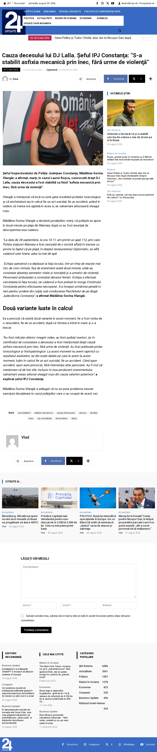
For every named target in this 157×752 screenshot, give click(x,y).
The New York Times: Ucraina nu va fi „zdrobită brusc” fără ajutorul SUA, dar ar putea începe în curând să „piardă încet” (55, 672)
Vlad (15, 78)
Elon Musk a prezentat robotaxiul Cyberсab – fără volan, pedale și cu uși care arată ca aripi (53, 719)
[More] (150, 79)
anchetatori (24, 413)
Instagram (94, 744)
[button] (119, 30)
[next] (150, 38)
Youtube (150, 744)
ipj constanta (45, 418)
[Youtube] (112, 3)
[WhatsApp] (119, 744)
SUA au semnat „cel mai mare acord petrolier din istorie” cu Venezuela (130, 196)
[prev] (143, 38)
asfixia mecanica (44, 413)
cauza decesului (66, 413)
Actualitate (11, 69)
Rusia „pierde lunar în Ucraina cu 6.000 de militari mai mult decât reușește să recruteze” (130, 158)
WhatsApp (129, 744)
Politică (111, 169)
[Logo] (13, 21)
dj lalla (93, 413)
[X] (107, 3)
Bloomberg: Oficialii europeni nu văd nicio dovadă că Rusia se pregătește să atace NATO (20, 519)
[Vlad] (5, 79)
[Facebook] (97, 3)
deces (82, 413)
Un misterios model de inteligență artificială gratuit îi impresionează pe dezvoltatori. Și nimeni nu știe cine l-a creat (18, 692)
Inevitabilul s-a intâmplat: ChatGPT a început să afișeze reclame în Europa (17, 672)
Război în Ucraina (116, 153)
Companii (7, 684)
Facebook (72, 744)
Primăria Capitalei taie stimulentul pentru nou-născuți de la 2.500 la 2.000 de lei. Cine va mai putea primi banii (59, 522)
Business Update (11, 665)
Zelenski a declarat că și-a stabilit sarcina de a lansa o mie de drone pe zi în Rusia (129, 137)
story (74, 418)
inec (31, 418)
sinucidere (61, 418)
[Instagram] (102, 3)
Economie (44, 687)
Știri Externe (114, 130)
